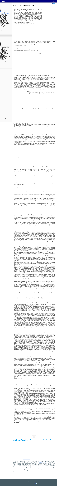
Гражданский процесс (3, 11)
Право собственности (3, 43)
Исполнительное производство (5, 23)
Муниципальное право (32, 466)
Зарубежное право (3, 18)
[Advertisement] (6, 80)
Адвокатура (28, 461)
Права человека (2, 41)
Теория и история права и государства (19, 470)
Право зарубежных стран (4, 42)
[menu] (1, 1)
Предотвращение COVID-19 (4, 47)
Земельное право (3, 19)
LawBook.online (4, 1)
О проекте (29, 481)
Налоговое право (39, 466)
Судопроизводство (3, 51)
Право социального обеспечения (5, 44)
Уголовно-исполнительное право (5, 56)
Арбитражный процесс (3, 7)
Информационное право (4, 22)
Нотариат (53, 466)
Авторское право (16, 461)
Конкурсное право (3, 25)
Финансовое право (3, 60)
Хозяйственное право (3, 61)
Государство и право (3, 10)
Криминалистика (2, 28)
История (1, 24)
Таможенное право (3, 52)
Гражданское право (3, 14)
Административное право (4, 5)
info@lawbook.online (3, 119)
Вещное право (2, 9)
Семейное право (2, 49)
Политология (2, 40)
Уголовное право (2, 57)
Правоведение (2, 45)
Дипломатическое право (4, 15)
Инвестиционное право (3, 21)
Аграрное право (22, 461)
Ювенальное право (3, 64)
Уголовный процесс (3, 58)
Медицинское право (3, 30)
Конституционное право (4, 26)
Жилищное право (3, 17)
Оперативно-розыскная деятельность (28, 467)
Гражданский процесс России (5, 12)
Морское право (25, 466)
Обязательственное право (17, 467)
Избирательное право (3, 20)
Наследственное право (47, 466)
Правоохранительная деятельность (5, 46)
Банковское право (3, 8)
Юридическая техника (3, 65)
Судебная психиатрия (3, 50)
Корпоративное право (3, 27)
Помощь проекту (51, 1)
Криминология (2, 29)
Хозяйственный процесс (4, 62)
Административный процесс (4, 6)
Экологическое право (3, 63)
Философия (2, 59)
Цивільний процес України (5, 13)
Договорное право (3, 16)
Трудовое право (2, 55)
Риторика (1, 48)
